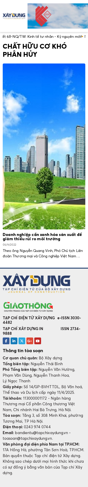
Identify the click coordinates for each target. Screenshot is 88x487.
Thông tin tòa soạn (23, 350)
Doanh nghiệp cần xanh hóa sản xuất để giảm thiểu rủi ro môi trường (42, 237)
